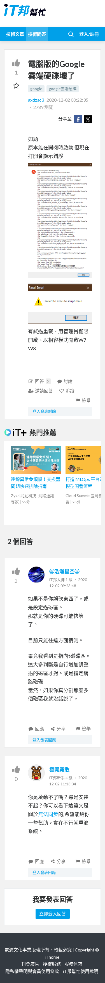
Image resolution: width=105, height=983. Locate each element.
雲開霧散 (59, 769)
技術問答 (37, 34)
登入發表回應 (44, 739)
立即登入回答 (52, 913)
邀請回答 (44, 390)
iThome (52, 957)
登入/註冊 (89, 34)
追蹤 (70, 390)
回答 (42, 381)
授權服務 (52, 964)
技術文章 (15, 34)
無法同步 (48, 814)
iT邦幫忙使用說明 (80, 971)
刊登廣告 (30, 964)
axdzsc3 (36, 99)
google (36, 88)
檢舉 (86, 400)
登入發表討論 (44, 411)
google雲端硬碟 (62, 88)
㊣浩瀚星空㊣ (64, 571)
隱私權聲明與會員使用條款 (32, 971)
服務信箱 (73, 964)
